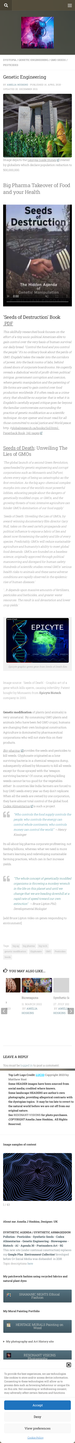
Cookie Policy (36, 1437)
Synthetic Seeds (64, 998)
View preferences (37, 1428)
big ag (16, 945)
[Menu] (70, 5)
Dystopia (9, 60)
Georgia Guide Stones (42, 160)
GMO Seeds (58, 60)
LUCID (40, 1075)
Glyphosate (36, 951)
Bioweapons (30, 998)
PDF (8, 323)
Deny (37, 1417)
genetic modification (15, 951)
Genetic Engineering (33, 60)
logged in (26, 1065)
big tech (43, 945)
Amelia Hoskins (17, 84)
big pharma (29, 945)
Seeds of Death (18, 448)
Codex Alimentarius (16, 806)
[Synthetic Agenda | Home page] (37, 32)
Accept (37, 1405)
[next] (71, 1011)
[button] (69, 1365)
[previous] (4, 1011)
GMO (48, 951)
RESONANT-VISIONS (27, 1115)
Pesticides (10, 65)
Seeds (8, 957)
